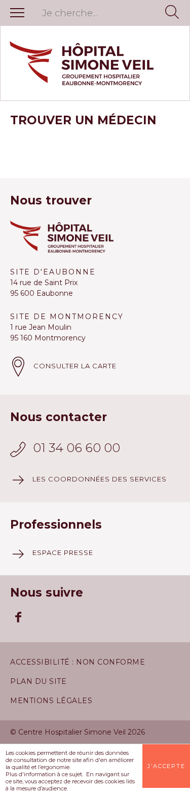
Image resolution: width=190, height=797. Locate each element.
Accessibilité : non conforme (77, 662)
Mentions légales (51, 700)
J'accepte (166, 766)
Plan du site (38, 681)
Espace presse (62, 552)
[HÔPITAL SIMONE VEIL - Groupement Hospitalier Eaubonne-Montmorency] (95, 63)
